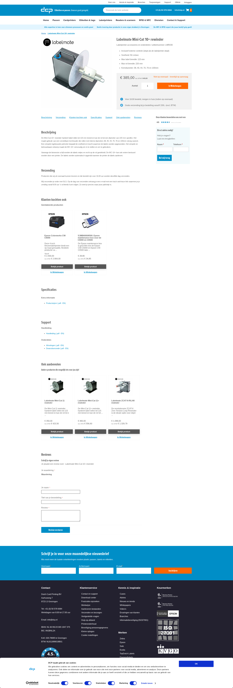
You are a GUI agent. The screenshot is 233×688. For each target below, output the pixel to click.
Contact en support (89, 594)
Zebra (122, 639)
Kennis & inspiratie (126, 2)
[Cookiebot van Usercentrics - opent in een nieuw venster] (32, 683)
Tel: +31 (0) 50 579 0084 (51, 609)
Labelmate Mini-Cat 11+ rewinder (88, 402)
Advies (123, 598)
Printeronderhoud (88, 624)
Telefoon (178, 144)
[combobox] (122, 10)
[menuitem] (46, 20)
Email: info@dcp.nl (49, 620)
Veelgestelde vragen (90, 616)
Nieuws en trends (127, 601)
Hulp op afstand (88, 620)
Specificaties (96, 117)
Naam (160, 144)
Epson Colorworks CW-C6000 (55, 237)
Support (167, 2)
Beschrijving (46, 117)
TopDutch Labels (127, 654)
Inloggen (188, 2)
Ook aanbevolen (123, 117)
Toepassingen (154, 2)
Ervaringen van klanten (130, 613)
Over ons (111, 2)
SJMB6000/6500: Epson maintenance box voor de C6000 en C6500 (89, 238)
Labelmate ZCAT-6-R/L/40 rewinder (123, 402)
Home (43, 33)
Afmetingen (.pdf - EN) (55, 345)
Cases (122, 594)
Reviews (138, 117)
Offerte (177, 2)
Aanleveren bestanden (91, 609)
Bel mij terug (164, 158)
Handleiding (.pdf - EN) (55, 333)
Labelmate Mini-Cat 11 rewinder (54, 402)
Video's (123, 609)
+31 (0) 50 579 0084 (163, 10)
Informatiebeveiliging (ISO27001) (134, 620)
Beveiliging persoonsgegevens (94, 628)
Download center (88, 598)
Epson (122, 642)
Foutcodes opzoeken (90, 601)
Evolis (122, 650)
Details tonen (146, 683)
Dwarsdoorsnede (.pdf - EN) (57, 348)
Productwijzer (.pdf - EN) (56, 303)
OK (196, 664)
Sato (122, 646)
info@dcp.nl (179, 10)
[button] (174, 122)
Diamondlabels (126, 657)
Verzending (61, 117)
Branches (141, 2)
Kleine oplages (87, 631)
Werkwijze (85, 605)
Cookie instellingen (89, 635)
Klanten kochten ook (78, 117)
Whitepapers (125, 605)
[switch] (87, 683)
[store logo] (47, 10)
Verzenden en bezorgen (91, 613)
